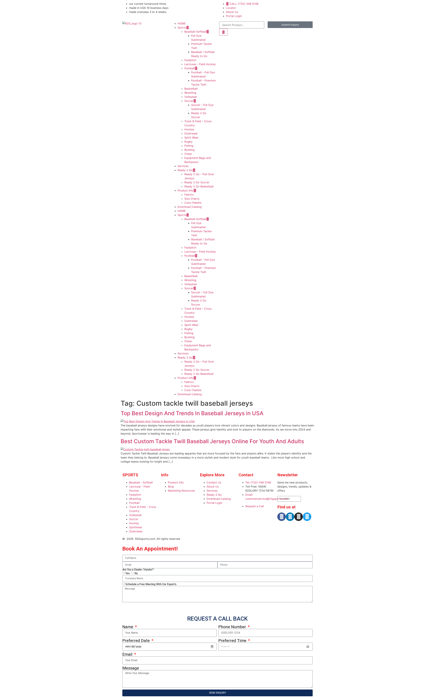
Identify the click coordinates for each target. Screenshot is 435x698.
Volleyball (190, 96)
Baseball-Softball (195, 31)
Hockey (189, 129)
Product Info (186, 190)
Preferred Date (136, 641)
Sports (182, 27)
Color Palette (192, 202)
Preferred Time (232, 641)
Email (127, 654)
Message (130, 668)
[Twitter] (307, 516)
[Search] (223, 32)
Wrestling (190, 92)
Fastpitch (190, 60)
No (136, 573)
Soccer (188, 101)
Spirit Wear (191, 137)
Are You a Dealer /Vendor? (138, 569)
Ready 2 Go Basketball (199, 186)
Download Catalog (190, 206)
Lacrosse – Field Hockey (200, 64)
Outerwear (191, 133)
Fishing (188, 145)
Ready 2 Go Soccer (196, 182)
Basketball (191, 88)
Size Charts (191, 198)
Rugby (188, 141)
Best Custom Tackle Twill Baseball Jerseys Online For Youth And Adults (212, 441)
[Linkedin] (290, 516)
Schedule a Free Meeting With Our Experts (150, 584)
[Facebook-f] (281, 516)
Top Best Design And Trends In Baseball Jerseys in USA (192, 413)
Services (183, 166)
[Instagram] (298, 516)
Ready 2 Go (185, 170)
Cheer (188, 153)
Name (128, 627)
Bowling (189, 149)
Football (189, 68)
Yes (127, 573)
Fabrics (189, 194)
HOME (182, 23)
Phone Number (232, 627)
